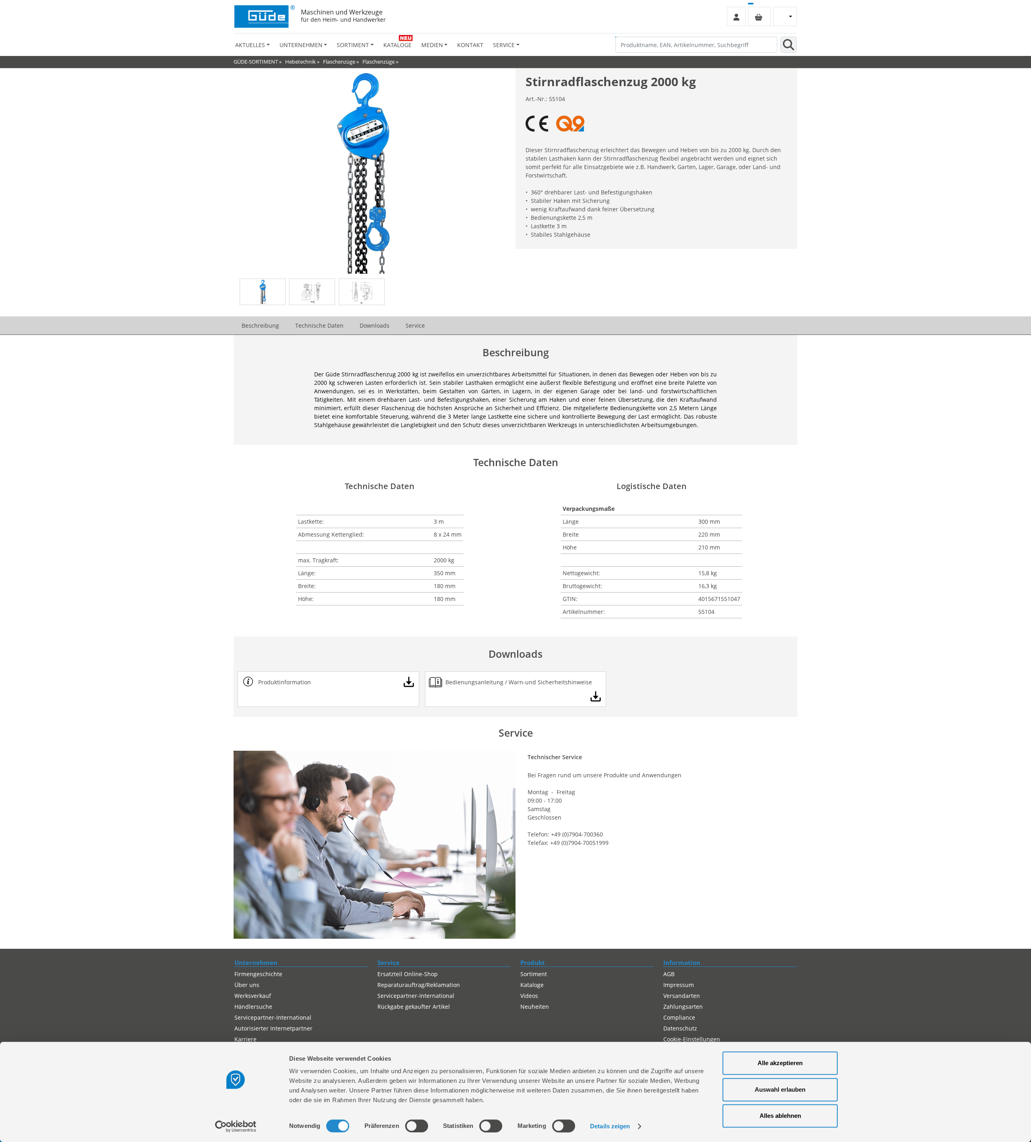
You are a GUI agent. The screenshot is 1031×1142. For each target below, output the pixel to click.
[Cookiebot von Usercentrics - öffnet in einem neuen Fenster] (236, 1126)
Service (415, 325)
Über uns (246, 985)
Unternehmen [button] (301, 45)
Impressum (678, 985)
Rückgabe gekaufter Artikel (413, 1006)
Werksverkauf (252, 996)
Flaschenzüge (339, 61)
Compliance (679, 1017)
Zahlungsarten (683, 1006)
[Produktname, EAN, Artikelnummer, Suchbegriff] (788, 45)
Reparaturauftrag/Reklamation (418, 985)
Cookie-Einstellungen (691, 1039)
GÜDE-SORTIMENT (256, 61)
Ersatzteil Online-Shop (407, 974)
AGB (669, 974)
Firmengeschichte (258, 974)
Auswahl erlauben (780, 1089)
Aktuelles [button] (250, 45)
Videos (529, 996)
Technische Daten (319, 325)
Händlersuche (253, 1006)
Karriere (245, 1039)
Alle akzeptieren (780, 1062)
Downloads (374, 325)
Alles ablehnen (780, 1115)
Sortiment (533, 974)
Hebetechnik (300, 61)
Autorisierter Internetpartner (273, 1028)
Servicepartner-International (272, 1017)
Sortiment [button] (353, 45)
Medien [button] (432, 45)
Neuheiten (534, 1006)
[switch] (416, 1125)
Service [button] (504, 45)
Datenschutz (680, 1028)
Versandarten (681, 996)
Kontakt (470, 45)
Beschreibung (260, 325)
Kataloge (397, 45)
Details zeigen (610, 1126)
